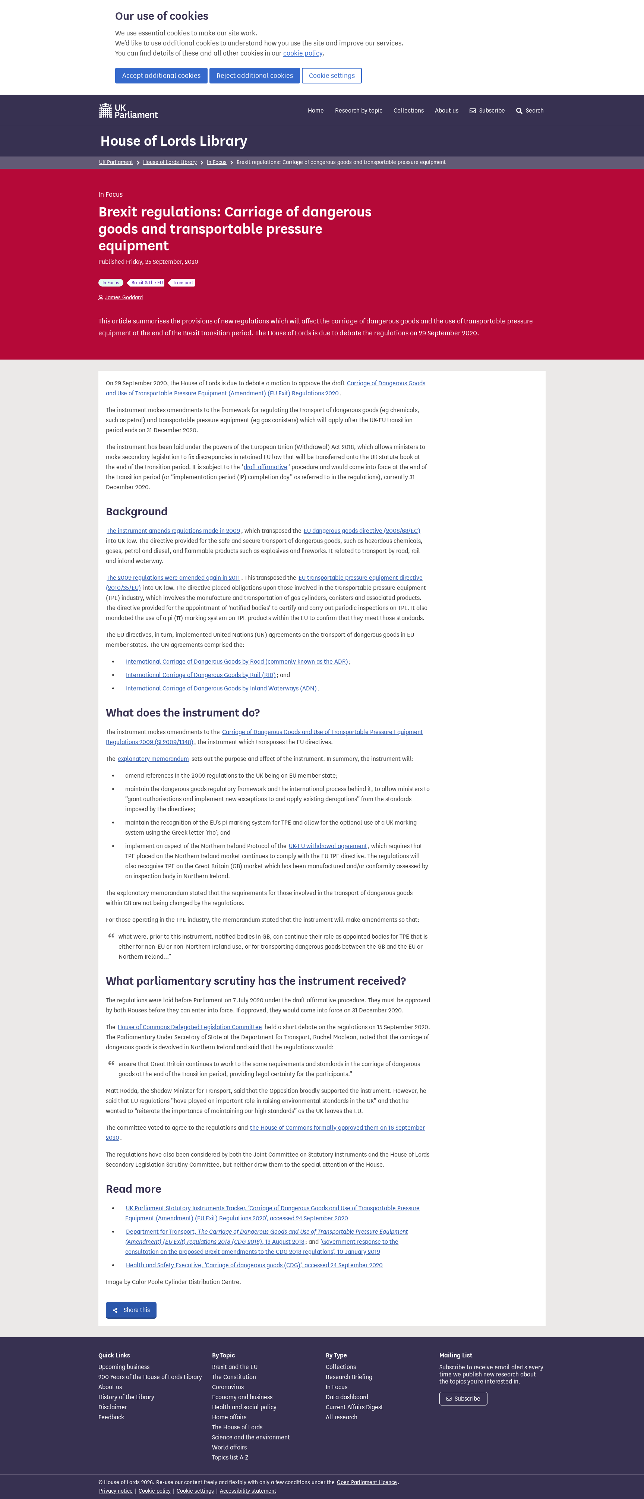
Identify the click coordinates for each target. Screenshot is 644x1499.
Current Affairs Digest (354, 1407)
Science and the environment (251, 1437)
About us (446, 110)
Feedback (111, 1417)
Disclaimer (112, 1407)
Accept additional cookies (161, 76)
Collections (409, 110)
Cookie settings (332, 76)
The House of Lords (237, 1427)
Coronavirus (228, 1387)
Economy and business (242, 1397)
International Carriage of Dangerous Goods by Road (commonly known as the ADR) (237, 661)
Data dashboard (347, 1397)
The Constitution (234, 1377)
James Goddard (124, 297)
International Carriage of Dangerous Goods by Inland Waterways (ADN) (221, 688)
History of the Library (126, 1397)
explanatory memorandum (153, 758)
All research (341, 1417)
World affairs (229, 1447)
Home (316, 110)
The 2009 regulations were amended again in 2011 (173, 577)
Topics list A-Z (230, 1457)
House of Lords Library (173, 140)
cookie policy (302, 53)
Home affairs (229, 1417)
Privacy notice (116, 1491)
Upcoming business (123, 1367)
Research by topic (358, 110)
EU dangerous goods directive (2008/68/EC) (362, 530)
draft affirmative (265, 467)
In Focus (217, 162)
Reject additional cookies (255, 76)
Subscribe (491, 110)
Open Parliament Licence (367, 1482)
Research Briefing (349, 1377)
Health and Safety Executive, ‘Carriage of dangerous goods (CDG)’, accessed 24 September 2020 (254, 1265)
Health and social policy (244, 1407)
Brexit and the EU (235, 1367)
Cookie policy (155, 1491)
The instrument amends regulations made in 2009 (173, 530)
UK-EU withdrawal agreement (328, 846)
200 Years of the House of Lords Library (150, 1377)
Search (534, 110)
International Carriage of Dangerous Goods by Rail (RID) (201, 675)
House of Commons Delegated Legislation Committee (190, 1027)
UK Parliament (116, 162)
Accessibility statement (248, 1491)
